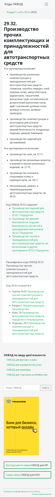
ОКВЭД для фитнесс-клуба (22, 359)
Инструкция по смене (18, 465)
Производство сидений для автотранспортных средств (28, 212)
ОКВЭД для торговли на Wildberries (27, 374)
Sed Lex (37, 491)
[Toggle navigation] (46, 4)
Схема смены (13, 474)
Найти (45, 387)
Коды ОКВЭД (14, 4)
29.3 (26, 12)
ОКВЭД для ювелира (18, 369)
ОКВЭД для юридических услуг (24, 364)
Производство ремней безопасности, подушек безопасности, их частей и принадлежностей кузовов (27, 225)
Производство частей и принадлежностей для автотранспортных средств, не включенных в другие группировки (30, 243)
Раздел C (12, 12)
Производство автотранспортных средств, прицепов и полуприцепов (28, 316)
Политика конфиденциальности (18, 491)
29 (20, 12)
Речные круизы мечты (41, 494)
